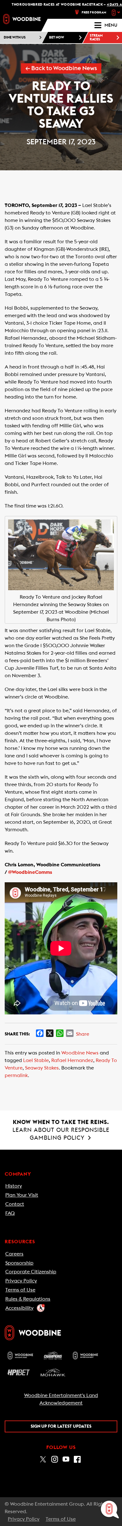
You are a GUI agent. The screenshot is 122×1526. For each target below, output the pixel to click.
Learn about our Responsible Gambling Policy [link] (61, 1130)
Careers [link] (14, 1253)
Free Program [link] (94, 12)
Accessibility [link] (19, 1308)
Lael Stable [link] (36, 1060)
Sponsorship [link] (19, 1263)
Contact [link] (14, 1204)
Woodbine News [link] (80, 1052)
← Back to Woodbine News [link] (61, 68)
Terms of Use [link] (20, 1289)
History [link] (13, 1185)
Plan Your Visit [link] (21, 1195)
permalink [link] (16, 1075)
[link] (22, 19)
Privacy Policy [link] (21, 1280)
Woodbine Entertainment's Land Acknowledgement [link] (61, 1399)
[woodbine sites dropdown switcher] (116, 12)
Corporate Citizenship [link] (30, 1271)
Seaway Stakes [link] (42, 1067)
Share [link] (82, 1034)
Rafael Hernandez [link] (72, 1060)
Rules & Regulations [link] (27, 1299)
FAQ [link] (10, 1213)
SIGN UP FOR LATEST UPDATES (61, 1426)
